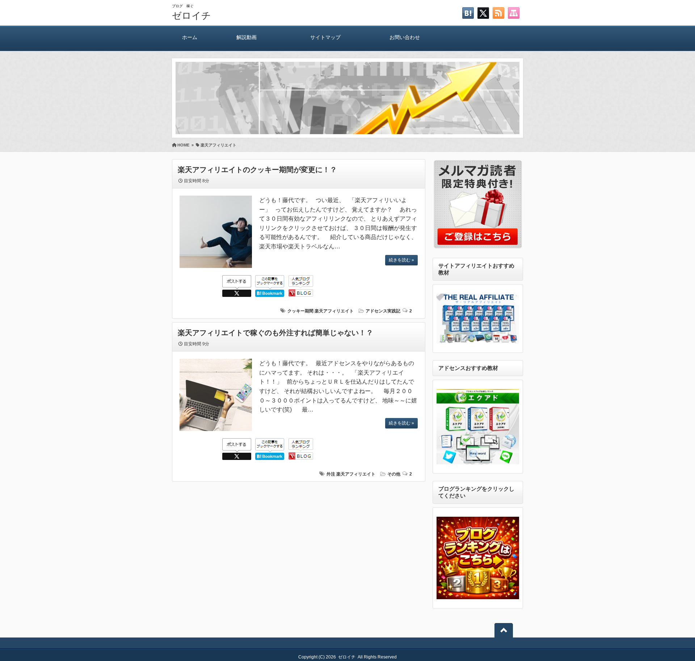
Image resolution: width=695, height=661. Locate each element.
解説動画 (246, 37)
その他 (393, 474)
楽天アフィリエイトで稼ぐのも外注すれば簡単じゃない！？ (275, 333)
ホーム (189, 37)
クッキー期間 (300, 311)
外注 (331, 474)
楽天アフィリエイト (334, 311)
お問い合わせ (404, 37)
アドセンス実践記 (383, 311)
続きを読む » (401, 260)
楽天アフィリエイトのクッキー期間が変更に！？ (257, 170)
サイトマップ (325, 37)
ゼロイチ (191, 15)
